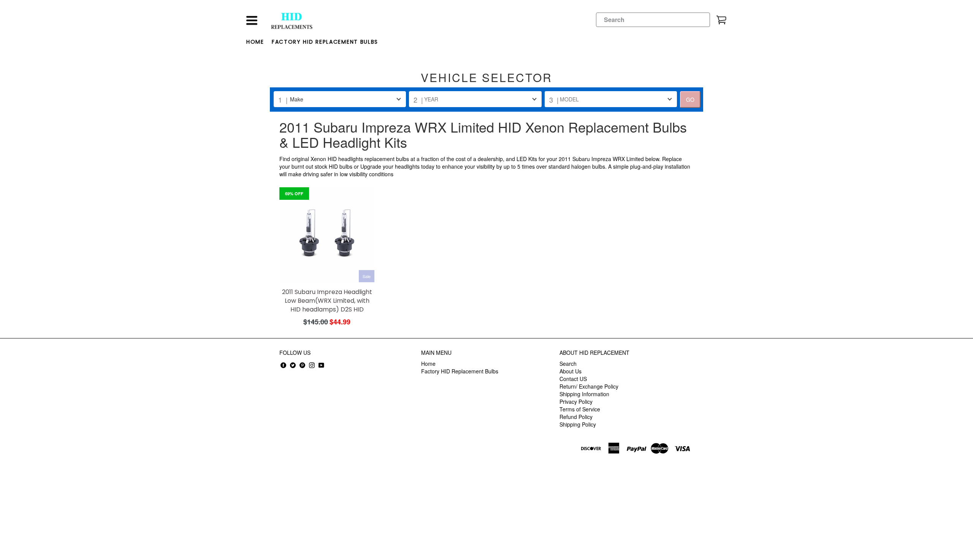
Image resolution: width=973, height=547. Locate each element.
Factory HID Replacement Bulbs (325, 42)
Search (568, 363)
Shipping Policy (577, 424)
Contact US (573, 379)
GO (690, 99)
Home (255, 42)
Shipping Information (584, 394)
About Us (570, 371)
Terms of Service (579, 409)
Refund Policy (576, 417)
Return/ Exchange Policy (588, 386)
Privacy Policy (576, 401)
